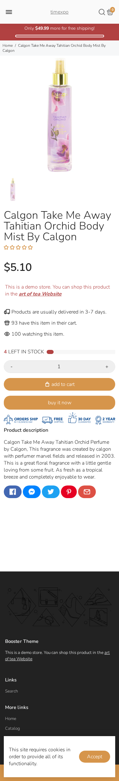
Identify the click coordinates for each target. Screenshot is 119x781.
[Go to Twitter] (51, 491)
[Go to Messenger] (32, 491)
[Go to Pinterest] (69, 491)
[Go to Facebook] (13, 491)
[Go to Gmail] (87, 491)
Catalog (12, 728)
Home (8, 45)
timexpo (59, 12)
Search (11, 691)
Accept (94, 756)
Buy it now (59, 402)
